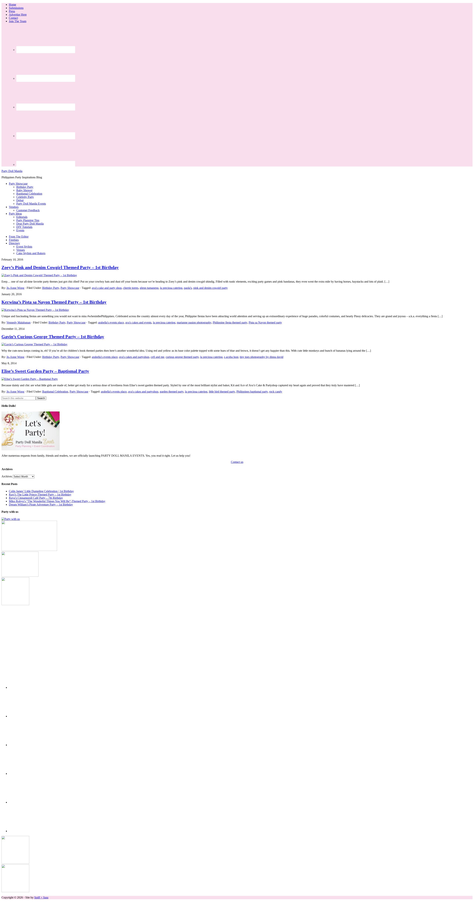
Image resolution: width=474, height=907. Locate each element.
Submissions (16, 7)
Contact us (237, 461)
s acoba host (231, 357)
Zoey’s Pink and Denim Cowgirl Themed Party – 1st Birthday (60, 267)
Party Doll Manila (11, 171)
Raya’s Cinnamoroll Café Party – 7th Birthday (36, 497)
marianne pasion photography (194, 322)
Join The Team (17, 21)
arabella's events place (111, 322)
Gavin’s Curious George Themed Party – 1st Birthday (52, 336)
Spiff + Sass (41, 897)
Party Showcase (70, 287)
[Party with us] (10, 519)
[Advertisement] (237, 632)
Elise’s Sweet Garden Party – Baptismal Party (45, 371)
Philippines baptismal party (252, 391)
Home (12, 4)
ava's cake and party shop (107, 287)
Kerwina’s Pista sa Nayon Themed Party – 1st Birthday (53, 302)
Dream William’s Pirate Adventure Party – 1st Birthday (41, 504)
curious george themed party (182, 357)
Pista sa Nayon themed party (265, 322)
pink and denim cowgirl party (210, 287)
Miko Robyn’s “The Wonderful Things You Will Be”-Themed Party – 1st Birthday (57, 501)
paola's (188, 287)
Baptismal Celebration (55, 391)
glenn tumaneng (149, 287)
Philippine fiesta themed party (230, 322)
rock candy (275, 391)
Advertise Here (18, 14)
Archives (6, 476)
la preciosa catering (171, 287)
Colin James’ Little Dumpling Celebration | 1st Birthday (41, 491)
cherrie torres (130, 287)
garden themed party (171, 391)
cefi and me (157, 357)
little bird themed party (222, 391)
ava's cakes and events (138, 322)
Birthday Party (50, 287)
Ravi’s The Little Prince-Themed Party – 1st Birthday (40, 494)
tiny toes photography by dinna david (261, 357)
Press (12, 11)
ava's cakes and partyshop (134, 357)
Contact (13, 17)
